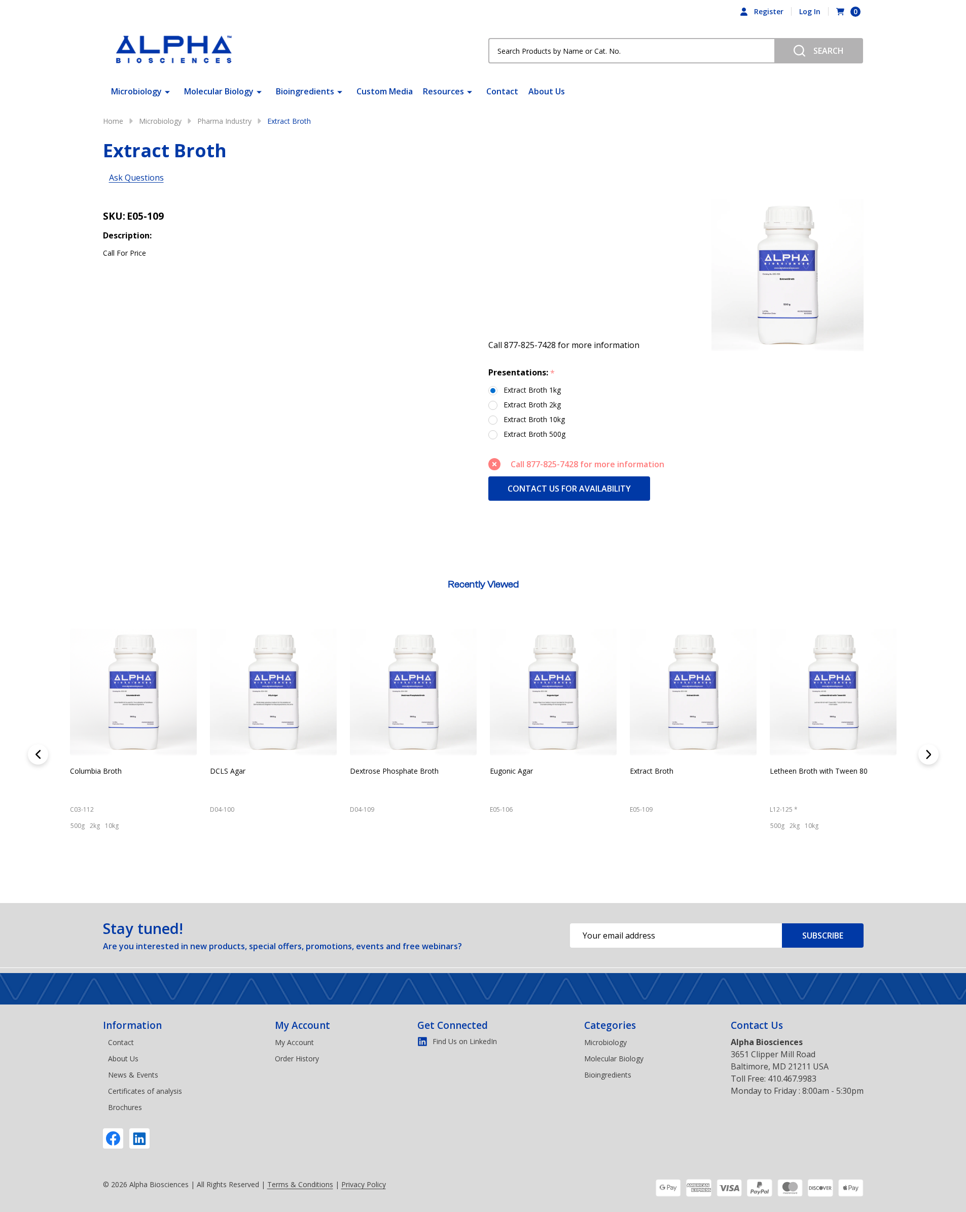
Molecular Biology (219, 91)
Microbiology (136, 91)
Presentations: (521, 373)
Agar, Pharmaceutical (495, 771)
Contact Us (757, 1025)
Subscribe (822, 935)
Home (113, 121)
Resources (443, 91)
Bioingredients (305, 91)
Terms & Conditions (300, 1184)
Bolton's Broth (764, 771)
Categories (610, 1025)
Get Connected (452, 1025)
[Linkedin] (139, 1138)
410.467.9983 (792, 1078)
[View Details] (191, 870)
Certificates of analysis (145, 1091)
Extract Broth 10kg (534, 419)
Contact (502, 91)
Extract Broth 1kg (532, 390)
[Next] (928, 754)
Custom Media (384, 91)
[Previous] (38, 754)
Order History (297, 1058)
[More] (167, 91)
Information (132, 1025)
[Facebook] (113, 1138)
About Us (546, 91)
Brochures (125, 1107)
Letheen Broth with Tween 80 (369, 771)
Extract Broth (202, 771)
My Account (302, 1025)
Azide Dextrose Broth (635, 771)
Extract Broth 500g (534, 434)
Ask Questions (136, 177)
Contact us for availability (569, 488)
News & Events (133, 1075)
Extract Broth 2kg (532, 404)
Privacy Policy (363, 1184)
